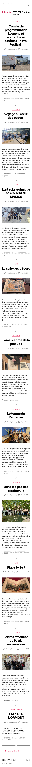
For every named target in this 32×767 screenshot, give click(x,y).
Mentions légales (7, 763)
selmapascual (13, 722)
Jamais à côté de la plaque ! (16, 342)
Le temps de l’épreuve (16, 415)
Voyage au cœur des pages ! (16, 116)
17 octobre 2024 (24, 649)
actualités (16, 22)
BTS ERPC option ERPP (11, 400)
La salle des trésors (16, 268)
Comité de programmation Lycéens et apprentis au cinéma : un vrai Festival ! (16, 35)
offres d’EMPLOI (16, 709)
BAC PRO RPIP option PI (11, 253)
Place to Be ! (16, 567)
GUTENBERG (7, 4)
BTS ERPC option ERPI (11, 98)
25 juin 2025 (24, 422)
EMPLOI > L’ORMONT (16, 716)
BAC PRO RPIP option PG (11, 325)
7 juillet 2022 (24, 722)
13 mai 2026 (24, 49)
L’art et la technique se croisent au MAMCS (16, 193)
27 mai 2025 (24, 495)
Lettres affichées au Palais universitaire (16, 640)
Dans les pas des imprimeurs (16, 488)
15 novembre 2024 (24, 572)
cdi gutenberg (13, 49)
